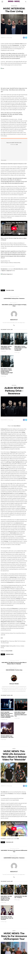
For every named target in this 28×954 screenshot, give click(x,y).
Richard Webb (4, 419)
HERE (18, 838)
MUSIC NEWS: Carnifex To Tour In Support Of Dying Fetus (14, 305)
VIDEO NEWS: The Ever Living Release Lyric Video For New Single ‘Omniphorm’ (20, 348)
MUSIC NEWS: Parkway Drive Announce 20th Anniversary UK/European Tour (20, 714)
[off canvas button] (2, 1)
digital (3, 270)
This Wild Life (9, 842)
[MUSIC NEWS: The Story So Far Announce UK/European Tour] (14, 951)
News (14, 748)
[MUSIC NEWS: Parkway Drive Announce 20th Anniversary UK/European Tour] (20, 704)
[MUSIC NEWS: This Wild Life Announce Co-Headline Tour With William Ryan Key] (7, 889)
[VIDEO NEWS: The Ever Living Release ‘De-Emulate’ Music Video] (7, 338)
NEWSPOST (3, 37)
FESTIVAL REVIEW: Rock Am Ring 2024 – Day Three (7, 736)
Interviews (14, 5)
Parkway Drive (9, 654)
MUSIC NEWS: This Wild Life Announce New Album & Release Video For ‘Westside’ (14, 663)
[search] (25, 1)
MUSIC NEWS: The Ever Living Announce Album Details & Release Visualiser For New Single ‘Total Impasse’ (7, 371)
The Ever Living (10, 290)
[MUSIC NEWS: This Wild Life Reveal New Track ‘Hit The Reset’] (7, 910)
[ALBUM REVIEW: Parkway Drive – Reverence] (14, 406)
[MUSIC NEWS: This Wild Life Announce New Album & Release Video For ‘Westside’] (14, 772)
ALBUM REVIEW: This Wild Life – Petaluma (20, 897)
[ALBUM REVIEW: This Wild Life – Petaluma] (20, 889)
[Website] (14, 325)
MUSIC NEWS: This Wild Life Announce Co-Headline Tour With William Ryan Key (6, 898)
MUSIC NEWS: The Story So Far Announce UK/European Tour (14, 851)
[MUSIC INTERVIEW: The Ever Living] (14, 24)
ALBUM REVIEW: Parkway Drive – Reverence (14, 298)
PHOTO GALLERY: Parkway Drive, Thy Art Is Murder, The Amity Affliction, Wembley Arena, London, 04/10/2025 (7, 715)
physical (9, 270)
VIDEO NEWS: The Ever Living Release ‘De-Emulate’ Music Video (6, 348)
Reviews (14, 385)
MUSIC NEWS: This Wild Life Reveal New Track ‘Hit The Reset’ (7, 918)
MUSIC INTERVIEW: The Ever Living (14, 670)
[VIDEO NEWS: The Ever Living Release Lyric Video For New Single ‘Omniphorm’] (20, 338)
